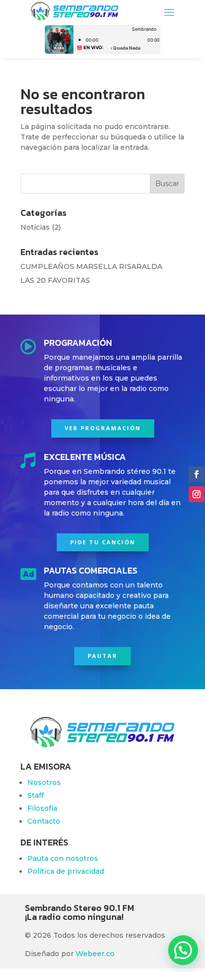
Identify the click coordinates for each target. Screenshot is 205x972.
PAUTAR (102, 655)
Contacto (43, 821)
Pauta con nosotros (62, 858)
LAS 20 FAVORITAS (55, 280)
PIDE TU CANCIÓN (102, 542)
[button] (183, 950)
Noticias (35, 227)
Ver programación (103, 428)
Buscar (167, 183)
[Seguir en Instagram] (197, 494)
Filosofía (42, 808)
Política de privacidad (65, 871)
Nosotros (44, 782)
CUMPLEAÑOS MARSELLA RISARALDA (91, 266)
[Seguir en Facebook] (197, 474)
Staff (35, 795)
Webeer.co (95, 953)
